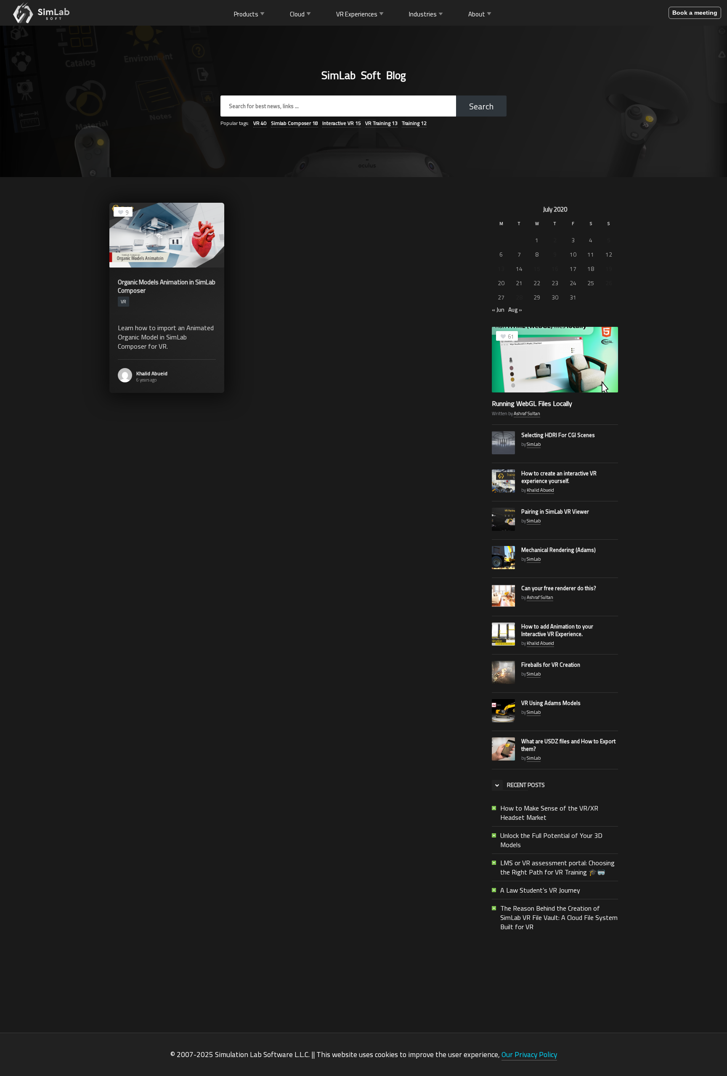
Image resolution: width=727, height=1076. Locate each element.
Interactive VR (341, 123)
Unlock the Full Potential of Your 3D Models (551, 840)
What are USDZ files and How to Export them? (568, 745)
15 (536, 268)
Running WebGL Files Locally (532, 403)
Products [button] (246, 14)
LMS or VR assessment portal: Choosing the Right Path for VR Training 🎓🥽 (557, 867)
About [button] (476, 14)
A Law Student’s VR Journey (540, 890)
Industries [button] (423, 14)
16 (555, 268)
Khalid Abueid (151, 373)
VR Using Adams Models (551, 703)
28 (519, 297)
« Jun (498, 309)
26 (608, 282)
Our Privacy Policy (529, 1054)
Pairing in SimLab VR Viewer (555, 511)
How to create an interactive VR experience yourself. (559, 477)
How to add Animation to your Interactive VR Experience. (557, 630)
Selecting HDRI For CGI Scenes (558, 435)
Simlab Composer (294, 123)
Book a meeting (694, 12)
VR (260, 123)
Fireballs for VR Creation (550, 664)
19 (608, 268)
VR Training (381, 123)
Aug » (515, 309)
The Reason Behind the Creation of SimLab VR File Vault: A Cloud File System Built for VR (559, 917)
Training (414, 123)
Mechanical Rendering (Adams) (558, 550)
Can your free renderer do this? (558, 588)
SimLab (534, 444)
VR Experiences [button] (356, 14)
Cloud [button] (297, 14)
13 (501, 268)
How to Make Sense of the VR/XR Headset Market (549, 812)
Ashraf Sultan (527, 413)
